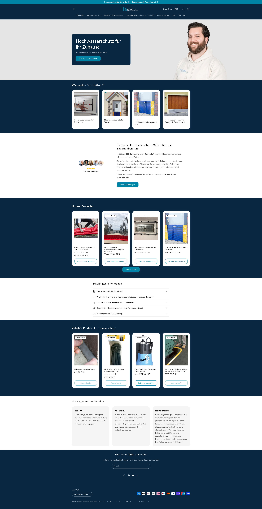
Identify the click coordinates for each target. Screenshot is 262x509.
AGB (126, 501)
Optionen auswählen (85, 261)
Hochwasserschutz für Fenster (84, 121)
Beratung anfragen (127, 185)
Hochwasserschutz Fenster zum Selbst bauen (145, 248)
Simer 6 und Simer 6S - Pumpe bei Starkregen (145, 370)
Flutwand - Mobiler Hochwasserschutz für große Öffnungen (114, 249)
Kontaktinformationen (145, 501)
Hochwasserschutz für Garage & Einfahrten (174, 121)
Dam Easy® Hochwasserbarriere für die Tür (176, 248)
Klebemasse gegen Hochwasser (85, 369)
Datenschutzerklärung (116, 501)
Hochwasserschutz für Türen (114, 121)
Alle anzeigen (131, 269)
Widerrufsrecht (103, 501)
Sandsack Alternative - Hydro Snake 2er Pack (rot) (84, 248)
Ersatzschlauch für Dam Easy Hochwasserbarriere (114, 370)
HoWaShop (80, 501)
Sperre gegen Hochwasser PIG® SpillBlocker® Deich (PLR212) (176, 370)
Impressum (133, 501)
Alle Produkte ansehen (88, 58)
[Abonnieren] (148, 466)
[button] (74, 9)
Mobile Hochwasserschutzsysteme (146, 122)
